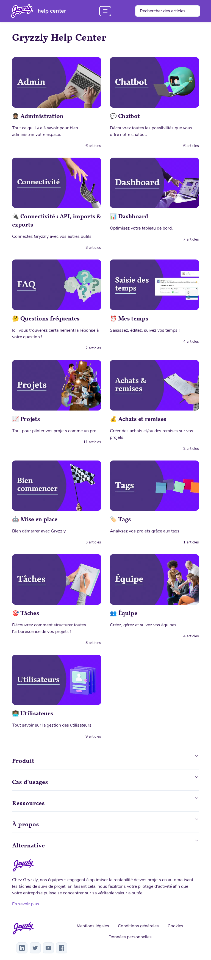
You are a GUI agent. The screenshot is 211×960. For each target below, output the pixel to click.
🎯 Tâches (25, 613)
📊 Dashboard (129, 216)
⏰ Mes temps (129, 318)
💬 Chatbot (125, 116)
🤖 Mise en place (34, 519)
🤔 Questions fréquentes (46, 318)
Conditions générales (138, 926)
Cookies (175, 926)
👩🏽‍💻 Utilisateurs (32, 713)
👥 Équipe (123, 613)
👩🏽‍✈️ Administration (37, 116)
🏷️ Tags (120, 519)
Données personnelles (130, 937)
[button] (197, 760)
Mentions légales (93, 926)
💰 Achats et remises (138, 419)
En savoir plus (25, 904)
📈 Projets (26, 419)
